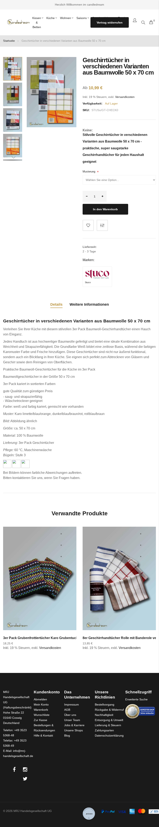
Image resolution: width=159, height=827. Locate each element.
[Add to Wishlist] (88, 225)
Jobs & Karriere (74, 725)
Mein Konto (41, 704)
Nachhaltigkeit (104, 714)
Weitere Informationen (89, 304)
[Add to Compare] (102, 225)
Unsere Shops (73, 730)
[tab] (56, 305)
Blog (67, 735)
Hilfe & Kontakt (43, 735)
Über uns (70, 714)
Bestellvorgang (104, 704)
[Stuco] (97, 274)
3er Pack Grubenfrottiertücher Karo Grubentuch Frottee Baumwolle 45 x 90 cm (64, 638)
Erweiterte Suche (136, 699)
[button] (12, 94)
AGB (67, 709)
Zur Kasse (40, 720)
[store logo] (18, 22)
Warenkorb (41, 709)
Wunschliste (41, 714)
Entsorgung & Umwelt (109, 720)
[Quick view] (68, 556)
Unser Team (72, 720)
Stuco (88, 282)
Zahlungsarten (104, 730)
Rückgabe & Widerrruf (109, 709)
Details (56, 304)
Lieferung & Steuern (108, 725)
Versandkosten (125, 97)
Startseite (9, 40)
